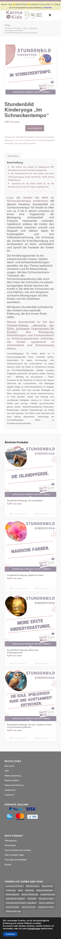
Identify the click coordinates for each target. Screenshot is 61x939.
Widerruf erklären (12, 780)
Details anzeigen (42, 514)
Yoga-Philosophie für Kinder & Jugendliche (21, 903)
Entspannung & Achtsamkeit (34, 140)
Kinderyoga (18, 143)
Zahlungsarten (11, 840)
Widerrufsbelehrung (13, 775)
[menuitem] (31, 15)
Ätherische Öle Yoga (13, 911)
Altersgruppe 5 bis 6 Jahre (14, 140)
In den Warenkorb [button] (19, 514)
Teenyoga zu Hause (46, 898)
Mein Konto (9, 766)
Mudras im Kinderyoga (30, 894)
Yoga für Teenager (12, 907)
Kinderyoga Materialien (44, 890)
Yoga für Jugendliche (46, 903)
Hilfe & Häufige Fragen (14, 854)
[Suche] (31, 15)
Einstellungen (34, 928)
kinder (20, 890)
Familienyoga (10, 890)
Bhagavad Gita (47, 886)
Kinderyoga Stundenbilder (45, 137)
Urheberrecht (10, 789)
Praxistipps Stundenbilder (16, 859)
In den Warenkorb (35, 128)
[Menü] (38, 15)
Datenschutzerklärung (14, 785)
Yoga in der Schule (28, 907)
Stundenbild (9, 143)
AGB (7, 770)
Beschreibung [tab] (13, 156)
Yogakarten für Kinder (46, 907)
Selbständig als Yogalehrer (15, 898)
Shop (7, 25)
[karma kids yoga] (25, 15)
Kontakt (8, 864)
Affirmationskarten (32, 886)
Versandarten (10, 845)
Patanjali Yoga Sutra (48, 894)
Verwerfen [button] (48, 7)
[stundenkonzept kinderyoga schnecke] (30, 69)
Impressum (9, 794)
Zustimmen (10, 934)
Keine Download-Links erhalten (18, 850)
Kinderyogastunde (29, 143)
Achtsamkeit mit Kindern (14, 886)
